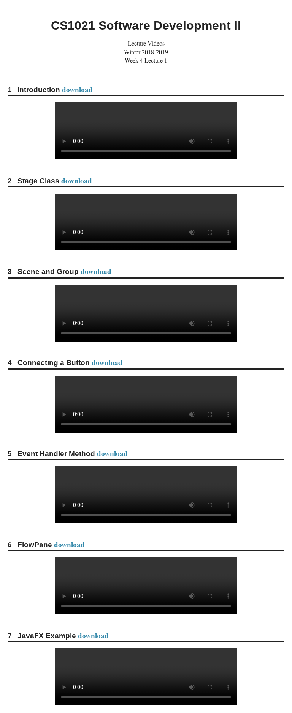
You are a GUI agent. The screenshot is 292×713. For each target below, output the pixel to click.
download (77, 89)
